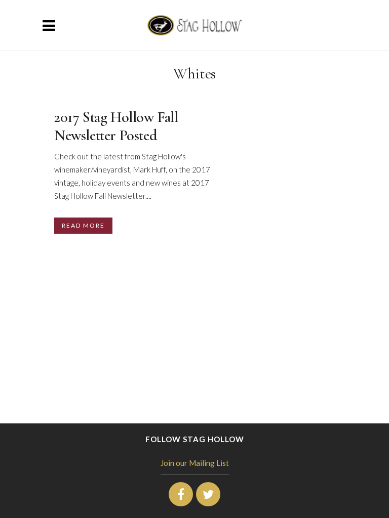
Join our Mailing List (195, 462)
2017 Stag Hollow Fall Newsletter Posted (116, 126)
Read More (83, 225)
